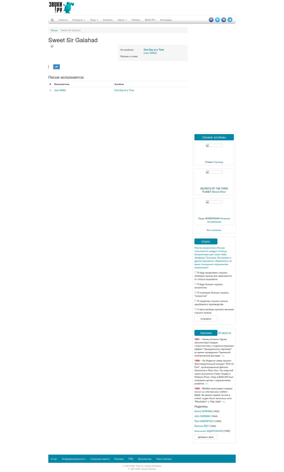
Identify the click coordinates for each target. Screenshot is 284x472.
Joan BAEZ (150, 52)
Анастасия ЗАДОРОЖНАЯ (208, 430)
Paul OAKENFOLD (204, 421)
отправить (206, 318)
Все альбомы (214, 230)
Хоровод (218, 161)
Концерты (78, 19)
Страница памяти (99, 458)
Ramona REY (201, 426)
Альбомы (108, 19)
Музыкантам (144, 458)
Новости (63, 19)
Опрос (205, 241)
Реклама (119, 458)
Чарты (121, 19)
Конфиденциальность (73, 458)
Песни (54, 30)
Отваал (209, 161)
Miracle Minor (219, 191)
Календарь (166, 19)
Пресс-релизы (164, 458)
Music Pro (150, 19)
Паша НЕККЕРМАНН (209, 218)
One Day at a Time (124, 90)
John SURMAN (202, 416)
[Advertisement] (142, 7)
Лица (93, 19)
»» (223, 355)
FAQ (131, 458)
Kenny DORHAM (203, 411)
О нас (54, 458)
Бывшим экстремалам (218, 220)
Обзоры (136, 19)
